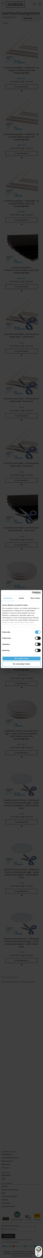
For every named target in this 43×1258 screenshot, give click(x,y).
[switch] (38, 638)
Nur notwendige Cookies (21, 664)
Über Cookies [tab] (35, 598)
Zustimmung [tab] (7, 598)
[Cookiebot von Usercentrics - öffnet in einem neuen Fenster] (32, 592)
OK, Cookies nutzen (21, 658)
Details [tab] (21, 598)
